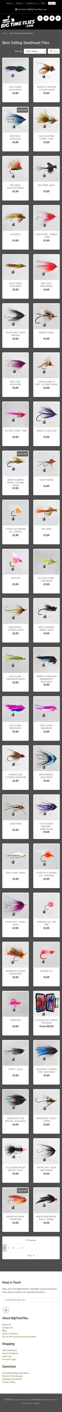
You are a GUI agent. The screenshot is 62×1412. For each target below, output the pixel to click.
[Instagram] (6, 1310)
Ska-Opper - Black (46, 185)
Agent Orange (46, 480)
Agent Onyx (15, 824)
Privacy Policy (8, 1382)
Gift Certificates (9, 1350)
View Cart (6, 1356)
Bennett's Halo (46, 332)
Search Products (10, 1353)
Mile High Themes (49, 1399)
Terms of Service (10, 1333)
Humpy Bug (15, 1020)
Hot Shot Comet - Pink (15, 431)
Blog (4, 1330)
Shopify (27, 1399)
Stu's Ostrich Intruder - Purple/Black (46, 826)
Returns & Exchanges (12, 1376)
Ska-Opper (46, 529)
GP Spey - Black (15, 1069)
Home (9, 3)
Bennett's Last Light (47, 431)
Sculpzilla (15, 234)
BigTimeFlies (17, 1399)
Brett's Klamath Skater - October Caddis (15, 482)
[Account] (52, 18)
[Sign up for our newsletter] (56, 1299)
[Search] (40, 18)
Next (30, 1256)
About (19, 3)
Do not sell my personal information (19, 1336)
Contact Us (31, 3)
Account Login (9, 1359)
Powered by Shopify (31, 1403)
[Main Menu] (58, 18)
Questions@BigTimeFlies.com (32, 9)
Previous (32, 1240)
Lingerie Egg (46, 971)
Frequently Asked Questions (15, 1373)
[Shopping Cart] (46, 18)
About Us (6, 1324)
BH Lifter (15, 578)
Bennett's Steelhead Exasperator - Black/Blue (46, 679)
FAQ (43, 3)
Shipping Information (12, 1379)
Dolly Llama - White (15, 873)
